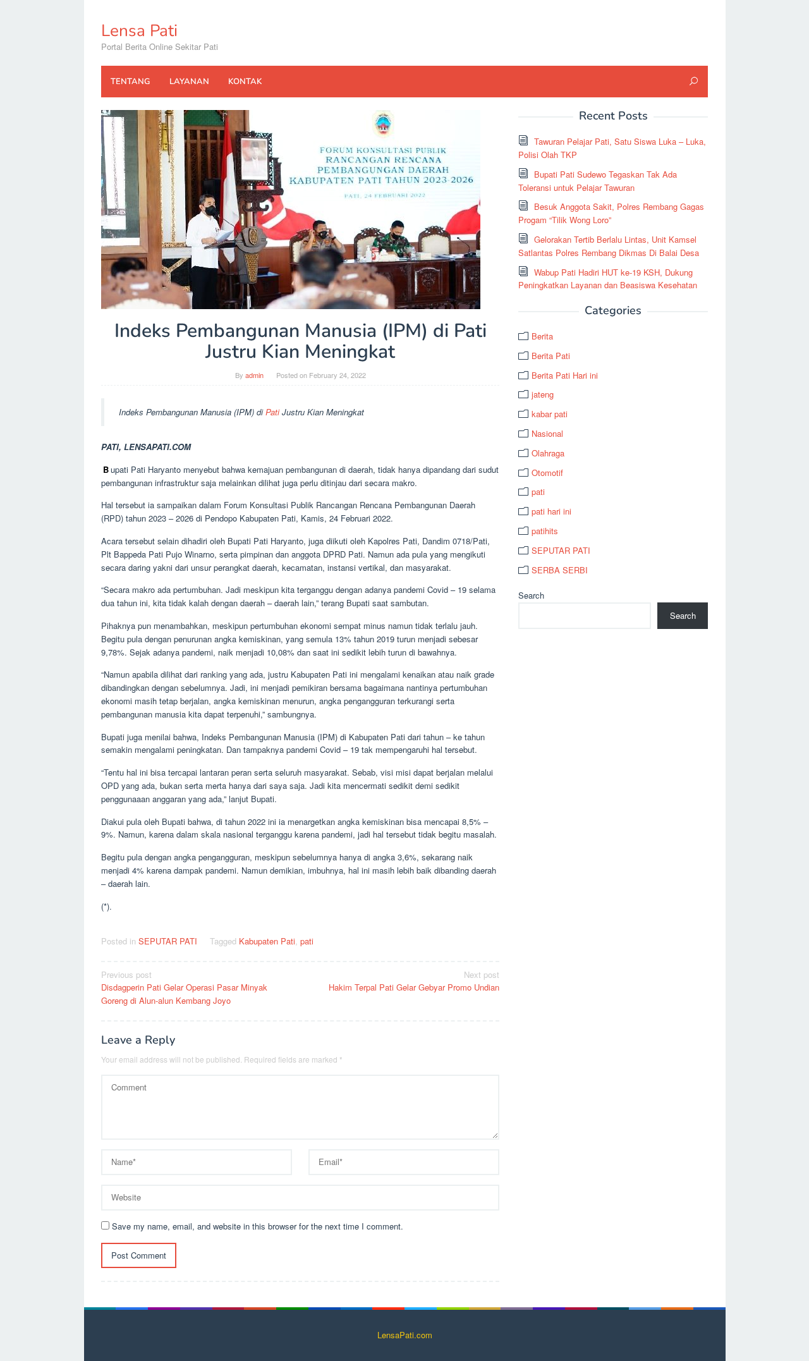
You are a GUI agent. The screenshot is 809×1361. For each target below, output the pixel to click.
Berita (542, 336)
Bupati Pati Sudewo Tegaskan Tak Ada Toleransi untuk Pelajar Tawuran (597, 180)
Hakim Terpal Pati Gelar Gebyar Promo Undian (414, 981)
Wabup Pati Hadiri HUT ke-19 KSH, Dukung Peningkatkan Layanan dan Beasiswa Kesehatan (607, 278)
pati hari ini (551, 511)
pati (306, 941)
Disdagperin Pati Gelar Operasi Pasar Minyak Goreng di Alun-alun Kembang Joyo (184, 987)
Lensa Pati (139, 31)
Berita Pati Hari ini (565, 375)
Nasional (547, 433)
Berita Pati (551, 356)
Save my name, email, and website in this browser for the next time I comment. (257, 1226)
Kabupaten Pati (267, 941)
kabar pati (550, 414)
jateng (543, 394)
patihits (545, 531)
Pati (272, 412)
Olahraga (548, 453)
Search (531, 595)
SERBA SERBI (560, 570)
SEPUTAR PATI (167, 941)
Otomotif (547, 473)
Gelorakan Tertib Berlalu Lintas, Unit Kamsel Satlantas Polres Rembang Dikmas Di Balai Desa (608, 246)
